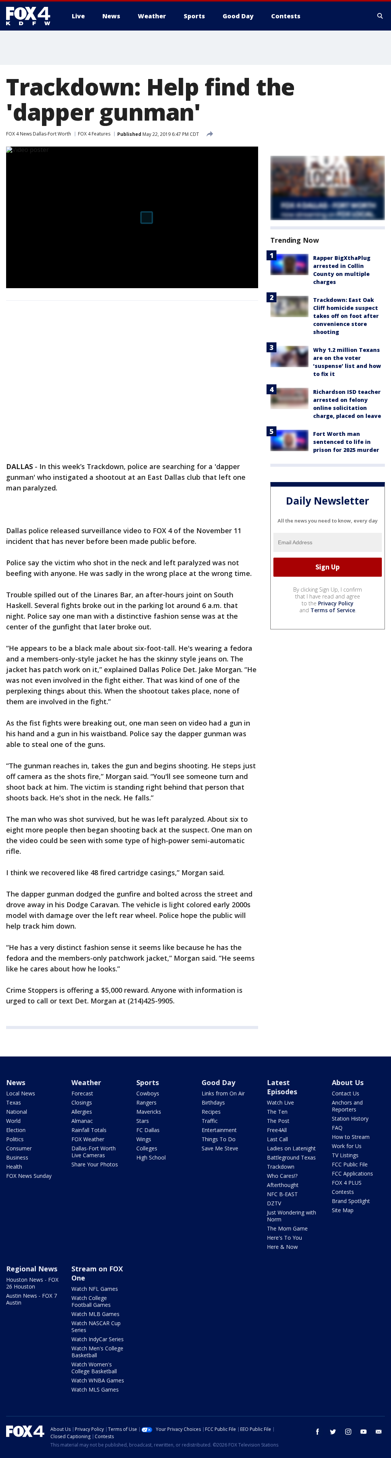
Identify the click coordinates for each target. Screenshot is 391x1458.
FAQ (337, 1127)
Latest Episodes (282, 1087)
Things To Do (219, 1139)
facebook (318, 1432)
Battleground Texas (291, 1157)
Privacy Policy (336, 603)
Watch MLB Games (95, 1314)
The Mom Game (287, 1228)
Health (14, 1166)
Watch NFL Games (94, 1288)
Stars (142, 1120)
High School (151, 1157)
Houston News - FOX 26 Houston (32, 1283)
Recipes (211, 1111)
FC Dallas (148, 1130)
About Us (348, 1082)
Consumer (19, 1148)
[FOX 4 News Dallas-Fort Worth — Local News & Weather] (31, 16)
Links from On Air (223, 1093)
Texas (13, 1102)
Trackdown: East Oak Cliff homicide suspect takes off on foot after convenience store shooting (346, 315)
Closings (81, 1102)
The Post (278, 1120)
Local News (20, 1093)
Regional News (31, 1268)
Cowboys (147, 1093)
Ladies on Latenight (291, 1148)
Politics (15, 1139)
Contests (343, 1191)
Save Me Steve (220, 1148)
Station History (350, 1118)
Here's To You (284, 1237)
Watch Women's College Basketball (94, 1368)
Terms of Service (332, 610)
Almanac (82, 1120)
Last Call (277, 1139)
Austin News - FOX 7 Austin (31, 1299)
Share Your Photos (94, 1164)
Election (16, 1130)
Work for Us (347, 1146)
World (13, 1120)
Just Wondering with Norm (291, 1216)
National (16, 1111)
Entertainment (219, 1130)
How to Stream (351, 1136)
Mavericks (148, 1111)
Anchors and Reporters (347, 1106)
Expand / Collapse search (380, 16)
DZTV (274, 1203)
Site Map (343, 1210)
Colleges (146, 1148)
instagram (348, 1432)
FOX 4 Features (94, 134)
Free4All (277, 1130)
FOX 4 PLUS (347, 1182)
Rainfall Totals (89, 1130)
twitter (333, 1432)
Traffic (210, 1120)
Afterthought (283, 1185)
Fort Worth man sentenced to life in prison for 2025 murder (346, 441)
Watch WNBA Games (97, 1380)
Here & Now (282, 1246)
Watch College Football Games (91, 1301)
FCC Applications (352, 1173)
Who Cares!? (282, 1175)
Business (17, 1157)
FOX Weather (87, 1139)
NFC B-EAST (282, 1194)
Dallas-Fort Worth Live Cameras (93, 1152)
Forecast (82, 1093)
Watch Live (280, 1102)
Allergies (81, 1111)
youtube (363, 1432)
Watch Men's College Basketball (97, 1352)
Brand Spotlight (351, 1201)
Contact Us (345, 1093)
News (15, 1082)
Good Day (218, 1082)
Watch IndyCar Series (97, 1339)
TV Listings (345, 1155)
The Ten (277, 1111)
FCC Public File (350, 1164)
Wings (143, 1139)
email (379, 1432)
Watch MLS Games (95, 1389)
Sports (147, 1082)
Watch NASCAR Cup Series (96, 1326)
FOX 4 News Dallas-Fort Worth (38, 134)
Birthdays (213, 1102)
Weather (86, 1082)
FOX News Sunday (29, 1175)
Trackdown (280, 1166)
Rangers (146, 1102)
